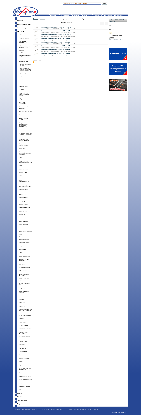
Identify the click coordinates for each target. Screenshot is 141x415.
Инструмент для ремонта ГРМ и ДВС (24, 140)
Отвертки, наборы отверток (24, 292)
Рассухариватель (23, 325)
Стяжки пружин (23, 351)
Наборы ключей (23, 270)
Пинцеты (21, 299)
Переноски (22, 296)
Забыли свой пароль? (116, 39)
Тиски (20, 383)
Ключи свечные (23, 211)
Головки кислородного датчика (25, 56)
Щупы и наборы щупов (25, 376)
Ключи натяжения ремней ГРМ (23, 193)
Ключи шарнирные (24, 239)
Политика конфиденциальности (25, 409)
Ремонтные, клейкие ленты (24, 337)
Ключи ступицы (23, 217)
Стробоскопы (22, 348)
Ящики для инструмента (25, 379)
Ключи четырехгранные (25, 231)
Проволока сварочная (25, 315)
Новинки (20, 20)
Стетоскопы (22, 344)
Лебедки (21, 99)
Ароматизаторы (22, 28)
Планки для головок (25, 83)
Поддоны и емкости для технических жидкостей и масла (25, 311)
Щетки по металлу (24, 373)
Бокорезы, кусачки (24, 38)
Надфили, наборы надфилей (24, 279)
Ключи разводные (23, 197)
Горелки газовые (23, 86)
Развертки (21, 318)
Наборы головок (25, 79)
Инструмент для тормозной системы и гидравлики (25, 153)
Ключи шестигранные (25, 242)
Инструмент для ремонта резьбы (23, 144)
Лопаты (21, 252)
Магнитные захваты (24, 256)
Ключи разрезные (23, 201)
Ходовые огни (21, 404)
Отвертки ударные (24, 288)
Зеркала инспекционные (25, 111)
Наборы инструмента (25, 267)
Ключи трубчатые (23, 224)
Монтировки (22, 264)
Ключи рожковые (23, 204)
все (36, 62)
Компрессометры (23, 246)
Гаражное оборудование (23, 51)
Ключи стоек (22, 214)
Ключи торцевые (23, 221)
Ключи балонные (23, 169)
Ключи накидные (23, 189)
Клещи (20, 165)
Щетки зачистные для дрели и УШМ (25, 369)
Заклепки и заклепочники (22, 103)
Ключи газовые (23, 172)
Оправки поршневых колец (24, 284)
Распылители (22, 322)
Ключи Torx (22, 148)
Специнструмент (23, 341)
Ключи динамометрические (24, 176)
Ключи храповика (23, 228)
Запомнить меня (117, 35)
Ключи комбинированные (24, 181)
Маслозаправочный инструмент (24, 260)
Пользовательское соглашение (51, 409)
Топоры (21, 361)
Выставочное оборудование (23, 42)
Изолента (21, 115)
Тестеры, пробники (24, 358)
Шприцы (21, 365)
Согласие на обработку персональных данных (81, 409)
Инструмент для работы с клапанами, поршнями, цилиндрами (25, 134)
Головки (23, 76)
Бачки (20, 34)
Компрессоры (22, 249)
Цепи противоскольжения (24, 235)
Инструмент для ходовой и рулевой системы (24, 94)
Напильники (22, 302)
